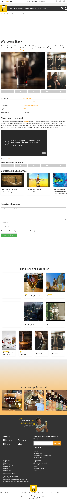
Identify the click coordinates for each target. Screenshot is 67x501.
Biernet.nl (24, 497)
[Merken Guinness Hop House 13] (33, 282)
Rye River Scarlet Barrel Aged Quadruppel (16, 481)
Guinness (26, 122)
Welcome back (26, 14)
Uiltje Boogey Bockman (10, 476)
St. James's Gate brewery (30, 105)
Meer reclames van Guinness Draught (13, 50)
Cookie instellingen (39, 457)
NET (7, 1)
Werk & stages (38, 453)
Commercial (27, 98)
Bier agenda (7, 470)
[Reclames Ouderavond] (55, 311)
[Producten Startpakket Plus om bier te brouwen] (9, 340)
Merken (27, 8)
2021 (24, 109)
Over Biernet (42, 1)
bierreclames (12, 159)
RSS (21, 444)
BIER (4, 1)
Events (39, 8)
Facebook (8, 440)
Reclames (8, 14)
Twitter (7, 444)
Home (2, 14)
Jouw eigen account (39, 468)
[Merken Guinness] (58, 340)
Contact (28, 1)
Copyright (37, 465)
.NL (10, 1)
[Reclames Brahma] (55, 282)
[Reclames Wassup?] (41, 340)
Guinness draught (16, 14)
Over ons (36, 450)
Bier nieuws (7, 466)
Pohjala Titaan (7, 478)
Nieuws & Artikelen (18, 8)
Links (35, 466)
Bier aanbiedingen (9, 465)
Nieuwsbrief (37, 470)
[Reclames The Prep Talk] (33, 311)
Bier (11, 8)
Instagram (23, 440)
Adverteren (34, 1)
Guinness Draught (29, 102)
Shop (44, 8)
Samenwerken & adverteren (42, 455)
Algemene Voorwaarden (41, 463)
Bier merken (7, 463)
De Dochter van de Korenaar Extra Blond (15, 480)
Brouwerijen (33, 8)
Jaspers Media (42, 497)
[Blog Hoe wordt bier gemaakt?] (25, 340)
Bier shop (6, 468)
